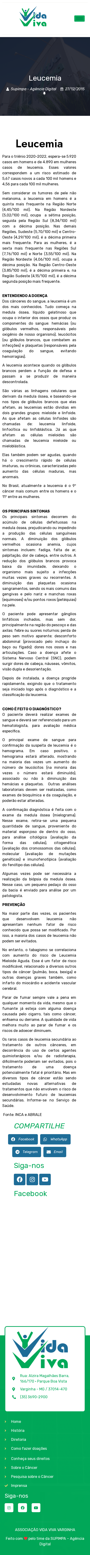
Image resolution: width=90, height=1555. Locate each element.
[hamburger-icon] (79, 18)
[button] (23, 1139)
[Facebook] (19, 1179)
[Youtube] (45, 1179)
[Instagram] (32, 1179)
